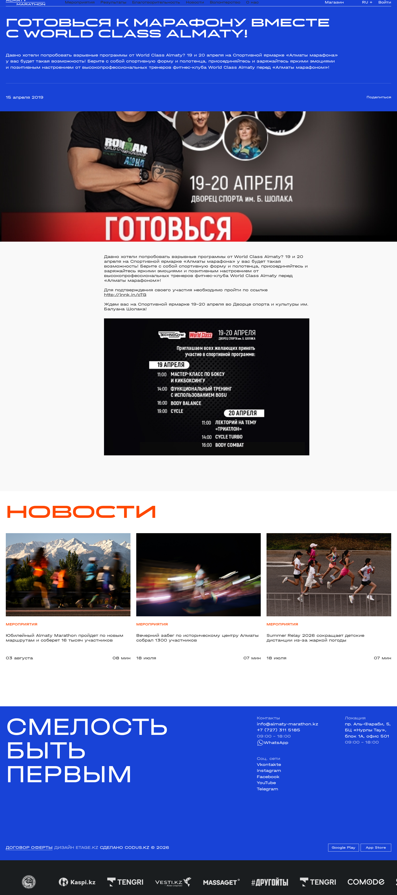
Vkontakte (269, 764)
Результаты (113, 5)
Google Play (343, 847)
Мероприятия (80, 5)
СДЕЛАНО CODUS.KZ (124, 847)
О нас (252, 5)
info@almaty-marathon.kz (287, 724)
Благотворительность (156, 5)
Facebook (268, 776)
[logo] (25, 5)
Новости (195, 5)
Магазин (334, 5)
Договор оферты (29, 847)
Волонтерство (225, 5)
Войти (384, 5)
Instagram (269, 770)
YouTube (266, 782)
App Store (376, 847)
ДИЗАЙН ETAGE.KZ (76, 847)
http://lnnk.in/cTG (125, 294)
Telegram (267, 789)
